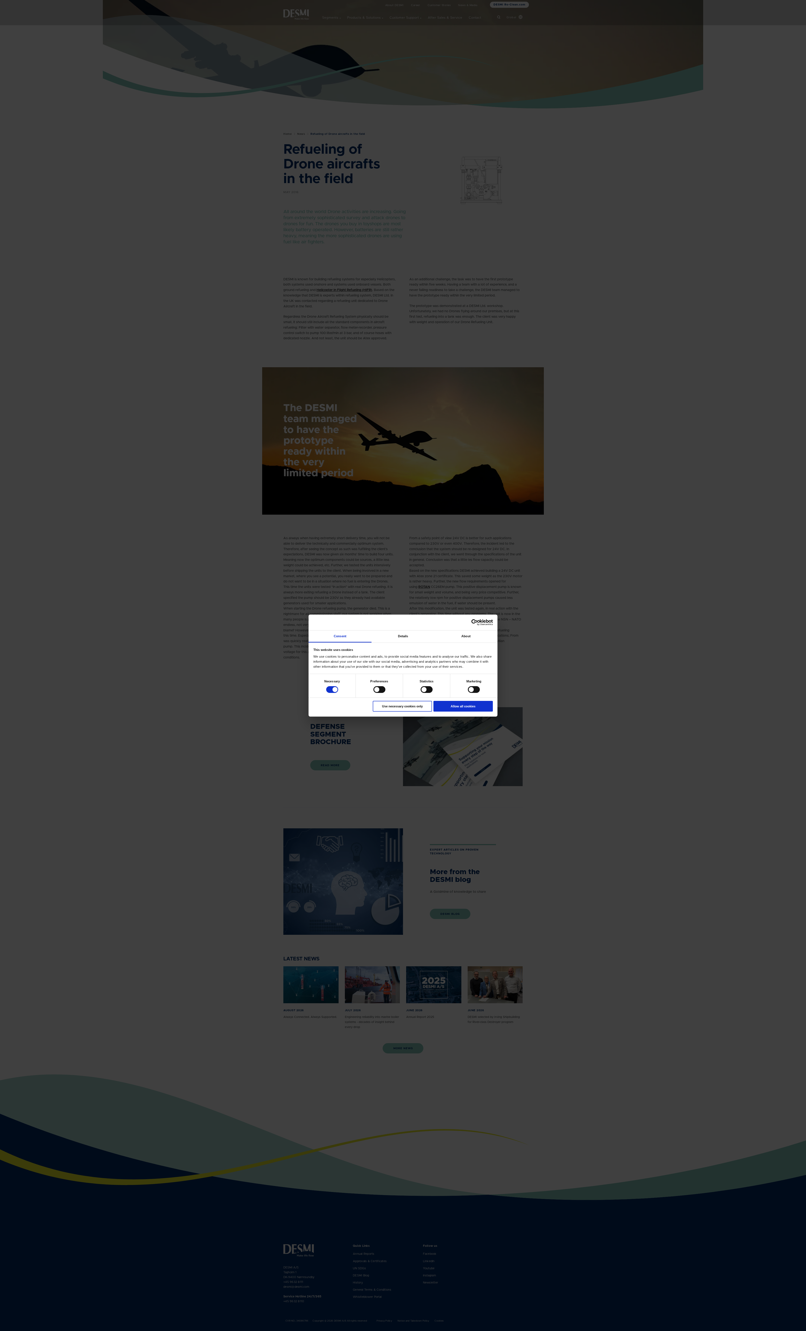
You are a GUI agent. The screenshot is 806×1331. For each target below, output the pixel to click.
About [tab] (466, 636)
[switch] (375, 688)
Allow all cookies (463, 706)
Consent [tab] (340, 636)
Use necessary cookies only (402, 706)
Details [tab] (403, 636)
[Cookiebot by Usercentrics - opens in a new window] (474, 622)
